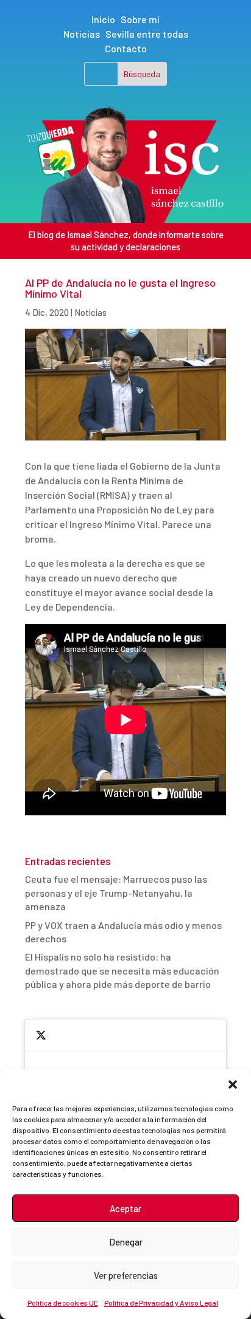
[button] (233, 1084)
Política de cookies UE (62, 1302)
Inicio (103, 19)
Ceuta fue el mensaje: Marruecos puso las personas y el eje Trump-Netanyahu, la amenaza (116, 892)
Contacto (126, 48)
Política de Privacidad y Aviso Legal (161, 1302)
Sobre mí (140, 19)
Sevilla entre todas (146, 33)
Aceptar (125, 1208)
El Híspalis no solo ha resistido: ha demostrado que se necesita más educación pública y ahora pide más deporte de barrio (122, 970)
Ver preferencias (126, 1275)
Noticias (81, 33)
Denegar (126, 1241)
